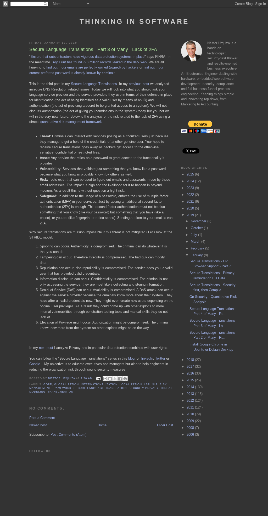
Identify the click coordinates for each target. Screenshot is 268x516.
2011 (191, 407)
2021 (191, 201)
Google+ (35, 364)
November (199, 221)
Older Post (165, 425)
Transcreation (60, 391)
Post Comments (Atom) (68, 434)
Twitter (160, 358)
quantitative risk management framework (71, 122)
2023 (191, 188)
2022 (191, 195)
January (197, 255)
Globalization (66, 384)
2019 (191, 215)
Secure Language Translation (100, 388)
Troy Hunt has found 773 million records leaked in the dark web (99, 62)
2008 (191, 428)
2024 (191, 181)
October (197, 228)
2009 (191, 421)
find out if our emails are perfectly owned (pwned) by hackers (92, 67)
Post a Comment (42, 418)
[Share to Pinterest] (125, 378)
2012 (191, 400)
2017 (191, 366)
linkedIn (147, 358)
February (198, 248)
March (196, 241)
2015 (191, 380)
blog (131, 358)
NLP (155, 384)
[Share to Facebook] (120, 378)
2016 (191, 373)
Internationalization (99, 384)
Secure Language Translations (94, 84)
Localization (131, 384)
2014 (191, 387)
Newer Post (38, 425)
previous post (139, 84)
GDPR (47, 384)
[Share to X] (115, 378)
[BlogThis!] (110, 378)
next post (46, 348)
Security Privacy (143, 388)
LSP (147, 384)
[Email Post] (98, 378)
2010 (191, 414)
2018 (191, 360)
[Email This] (105, 378)
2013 (191, 394)
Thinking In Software (134, 21)
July (194, 235)
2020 (191, 208)
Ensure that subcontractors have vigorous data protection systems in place (87, 57)
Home (102, 425)
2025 (191, 174)
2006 (191, 434)
